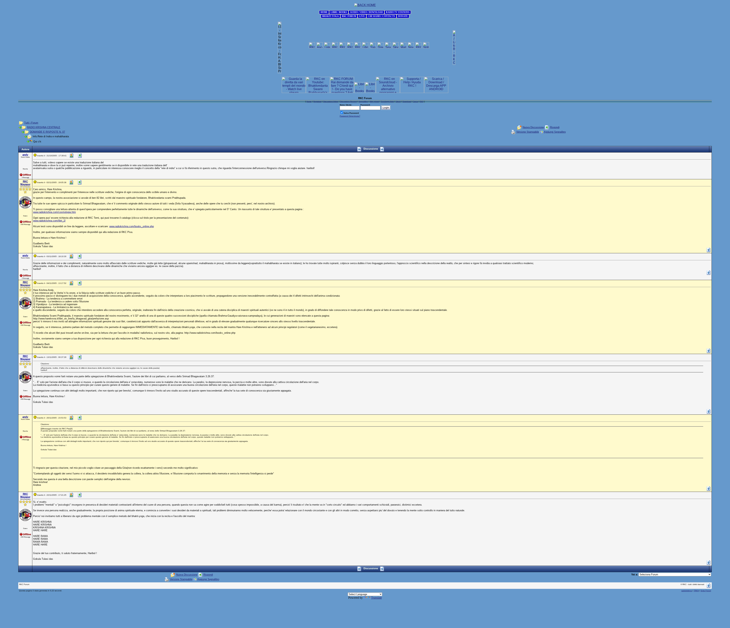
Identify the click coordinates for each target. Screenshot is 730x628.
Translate (376, 597)
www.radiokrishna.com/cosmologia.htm (54, 212)
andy (25, 154)
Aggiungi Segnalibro (555, 131)
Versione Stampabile (527, 131)
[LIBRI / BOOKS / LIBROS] (338, 11)
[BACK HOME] (324, 11)
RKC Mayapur (25, 183)
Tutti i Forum (31, 122)
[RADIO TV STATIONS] (397, 11)
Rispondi (554, 127)
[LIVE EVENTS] (362, 15)
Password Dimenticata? (350, 116)
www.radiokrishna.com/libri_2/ (49, 220)
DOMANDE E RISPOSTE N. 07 (47, 131)
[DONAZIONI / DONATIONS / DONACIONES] (403, 15)
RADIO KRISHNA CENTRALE (43, 127)
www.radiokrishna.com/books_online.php (131, 226)
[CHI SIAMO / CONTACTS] (381, 15)
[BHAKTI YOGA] (330, 15)
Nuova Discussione (533, 127)
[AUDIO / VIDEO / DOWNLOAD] (366, 11)
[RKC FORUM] (349, 15)
